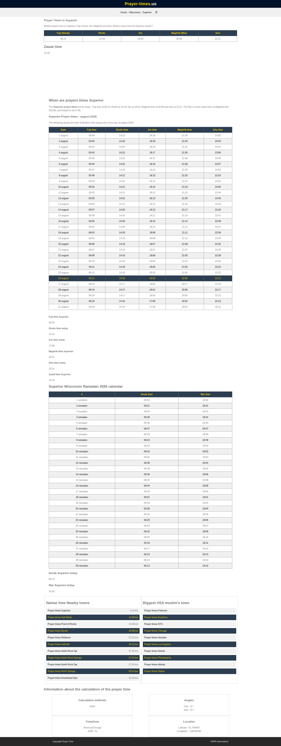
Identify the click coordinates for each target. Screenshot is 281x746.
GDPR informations (219, 741)
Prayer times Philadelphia (157, 657)
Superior (147, 12)
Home (124, 12)
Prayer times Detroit (154, 651)
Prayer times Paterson (155, 610)
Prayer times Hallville (59, 644)
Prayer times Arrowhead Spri (62, 678)
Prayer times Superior (59, 610)
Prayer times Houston (155, 637)
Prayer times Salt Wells (60, 617)
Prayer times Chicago (155, 631)
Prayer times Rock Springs (61, 671)
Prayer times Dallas (154, 671)
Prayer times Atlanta (154, 664)
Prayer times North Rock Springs (65, 657)
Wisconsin (134, 12)
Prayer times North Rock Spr (62, 651)
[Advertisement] (140, 74)
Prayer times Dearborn (156, 617)
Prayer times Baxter (58, 631)
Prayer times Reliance (59, 637)
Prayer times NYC (153, 624)
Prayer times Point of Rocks (62, 624)
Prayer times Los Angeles (157, 644)
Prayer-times (137, 3)
